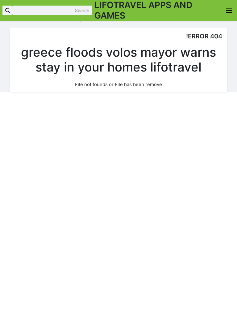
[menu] (229, 10)
